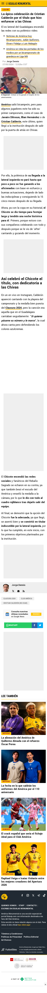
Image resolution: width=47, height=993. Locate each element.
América (6, 104)
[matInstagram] (27, 895)
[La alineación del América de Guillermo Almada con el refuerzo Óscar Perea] (23, 718)
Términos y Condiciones (12, 933)
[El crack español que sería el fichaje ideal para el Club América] (23, 814)
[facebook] (22, 895)
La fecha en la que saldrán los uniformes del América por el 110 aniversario (20, 789)
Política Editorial (31, 937)
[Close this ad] (45, 984)
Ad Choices (6, 940)
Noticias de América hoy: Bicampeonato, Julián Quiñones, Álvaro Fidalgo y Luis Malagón (22, 40)
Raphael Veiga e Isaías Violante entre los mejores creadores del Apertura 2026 (22, 882)
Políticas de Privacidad (11, 937)
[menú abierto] (3, 3)
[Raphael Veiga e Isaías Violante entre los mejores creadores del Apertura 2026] (23, 859)
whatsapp (13, 625)
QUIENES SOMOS (9, 905)
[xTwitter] (33, 895)
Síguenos (36, 614)
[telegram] (38, 895)
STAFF (21, 905)
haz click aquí (24, 925)
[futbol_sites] (9, 950)
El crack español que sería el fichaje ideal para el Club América (22, 835)
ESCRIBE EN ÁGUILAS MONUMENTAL (17, 908)
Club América (26, 599)
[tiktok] (44, 895)
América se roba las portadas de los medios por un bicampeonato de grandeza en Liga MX (25, 52)
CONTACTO (32, 905)
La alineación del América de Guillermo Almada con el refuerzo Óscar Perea (20, 741)
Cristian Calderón (11, 121)
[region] (24, 990)
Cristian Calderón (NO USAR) (15, 603)
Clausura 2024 (13, 308)
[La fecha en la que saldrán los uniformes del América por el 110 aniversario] (23, 766)
